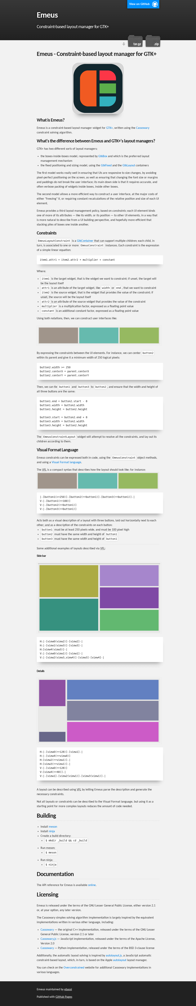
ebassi (68, 989)
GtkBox (102, 156)
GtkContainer (85, 241)
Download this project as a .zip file (152, 41)
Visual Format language (66, 462)
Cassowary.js (48, 939)
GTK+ (109, 128)
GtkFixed (106, 165)
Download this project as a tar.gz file (135, 41)
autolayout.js (114, 955)
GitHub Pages (64, 997)
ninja (52, 831)
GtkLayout (128, 165)
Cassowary (142, 128)
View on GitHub (139, 4)
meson (53, 826)
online (92, 885)
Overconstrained (74, 967)
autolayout (119, 960)
